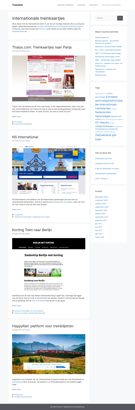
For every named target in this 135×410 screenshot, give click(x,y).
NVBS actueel (100, 75)
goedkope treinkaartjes (65, 5)
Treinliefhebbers (99, 131)
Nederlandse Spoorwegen (41, 217)
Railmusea (112, 123)
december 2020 (101, 197)
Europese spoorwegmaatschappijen (109, 100)
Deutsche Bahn (18, 31)
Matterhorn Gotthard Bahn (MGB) (108, 47)
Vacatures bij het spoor (109, 131)
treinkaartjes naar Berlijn (62, 202)
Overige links (18, 215)
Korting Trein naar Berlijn (32, 230)
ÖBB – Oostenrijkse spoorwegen (108, 60)
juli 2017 (98, 224)
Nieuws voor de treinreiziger (108, 119)
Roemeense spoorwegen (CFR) (107, 57)
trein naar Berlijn (38, 301)
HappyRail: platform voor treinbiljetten (42, 326)
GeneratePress (79, 407)
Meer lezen (16, 117)
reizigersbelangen (104, 126)
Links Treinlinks (101, 179)
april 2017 (99, 234)
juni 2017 (98, 227)
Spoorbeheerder (118, 126)
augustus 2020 (101, 210)
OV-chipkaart (119, 119)
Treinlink (17, 4)
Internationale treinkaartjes (111, 5)
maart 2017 (99, 237)
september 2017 (101, 217)
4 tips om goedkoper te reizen (107, 169)
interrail (42, 29)
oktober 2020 (100, 204)
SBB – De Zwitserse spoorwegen (108, 53)
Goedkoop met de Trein (104, 164)
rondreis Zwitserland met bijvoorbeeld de (54, 26)
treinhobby (81, 5)
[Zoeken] (120, 18)
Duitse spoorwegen (20, 313)
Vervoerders (93, 5)
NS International (25, 137)
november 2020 (101, 200)
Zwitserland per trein (103, 158)
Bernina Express (77, 26)
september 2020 (101, 207)
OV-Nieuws (102, 122)
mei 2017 (98, 230)
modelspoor (114, 109)
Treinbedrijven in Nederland (106, 129)
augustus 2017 (101, 220)
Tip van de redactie (37, 311)
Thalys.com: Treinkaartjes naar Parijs (42, 47)
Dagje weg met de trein (101, 93)
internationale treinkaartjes (23, 124)
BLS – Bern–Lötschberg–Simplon (108, 50)
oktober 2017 (100, 214)
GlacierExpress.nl (102, 37)
